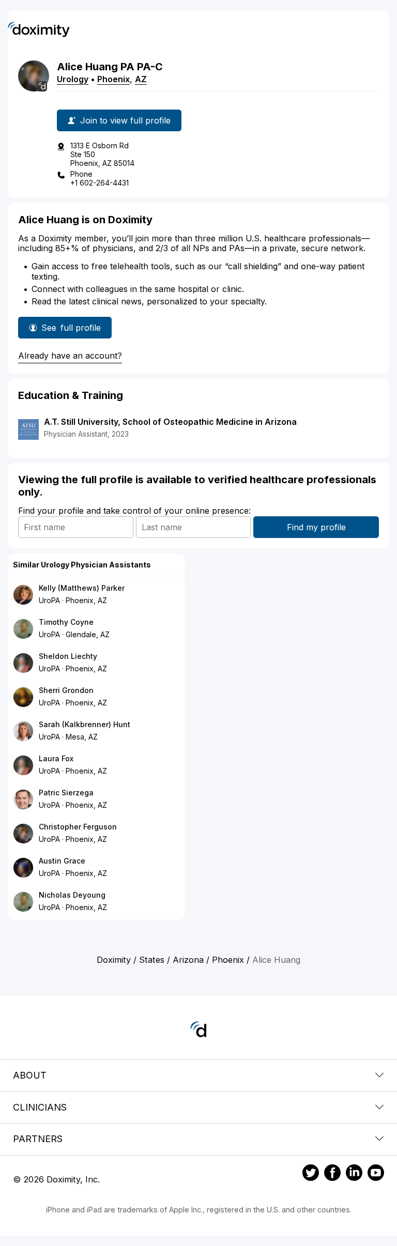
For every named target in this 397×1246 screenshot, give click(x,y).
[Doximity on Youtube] (376, 1174)
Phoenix (113, 79)
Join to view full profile (125, 120)
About (30, 1075)
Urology (72, 79)
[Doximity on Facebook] (332, 1174)
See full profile (71, 330)
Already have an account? (70, 355)
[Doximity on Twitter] (310, 1174)
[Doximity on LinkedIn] (354, 1174)
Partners (38, 1138)
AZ (141, 79)
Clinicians (40, 1107)
